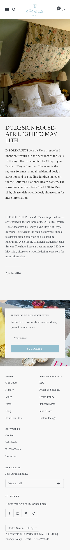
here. (44, 503)
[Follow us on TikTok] (34, 513)
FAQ (41, 382)
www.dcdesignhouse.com (44, 192)
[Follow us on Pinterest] (26, 513)
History (9, 389)
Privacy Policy (13, 538)
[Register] (58, 483)
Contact (9, 435)
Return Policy (46, 396)
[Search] (13, 9)
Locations (11, 456)
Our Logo (11, 382)
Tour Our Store (14, 418)
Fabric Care (45, 411)
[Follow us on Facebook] (9, 513)
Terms (27, 538)
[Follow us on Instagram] (17, 513)
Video (8, 396)
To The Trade (13, 449)
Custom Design (47, 418)
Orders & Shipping (49, 389)
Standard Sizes (47, 403)
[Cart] (56, 9)
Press (8, 403)
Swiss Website (41, 538)
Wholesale (11, 442)
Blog (8, 411)
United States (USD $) (20, 528)
